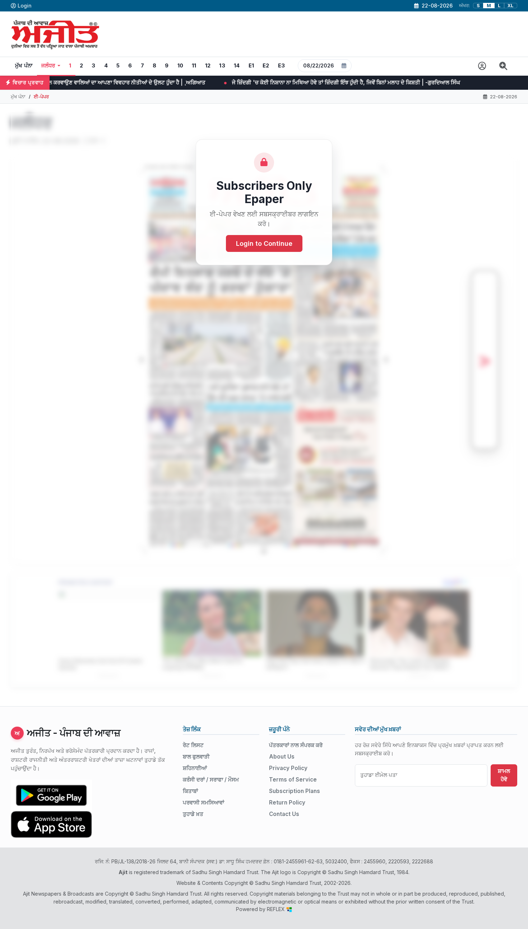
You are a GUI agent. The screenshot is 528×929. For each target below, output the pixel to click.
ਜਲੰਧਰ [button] (48, 65)
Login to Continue (264, 244)
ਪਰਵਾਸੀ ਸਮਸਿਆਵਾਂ (203, 802)
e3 (281, 65)
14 (237, 65)
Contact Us (284, 814)
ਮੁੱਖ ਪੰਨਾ (24, 65)
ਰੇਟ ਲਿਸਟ (193, 745)
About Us (282, 756)
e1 (251, 65)
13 (222, 65)
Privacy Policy (288, 768)
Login (25, 6)
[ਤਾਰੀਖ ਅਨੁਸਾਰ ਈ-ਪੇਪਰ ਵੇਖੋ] (324, 66)
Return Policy (287, 802)
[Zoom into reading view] (503, 66)
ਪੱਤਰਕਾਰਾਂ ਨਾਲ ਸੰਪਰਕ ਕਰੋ (296, 745)
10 (180, 65)
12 (208, 65)
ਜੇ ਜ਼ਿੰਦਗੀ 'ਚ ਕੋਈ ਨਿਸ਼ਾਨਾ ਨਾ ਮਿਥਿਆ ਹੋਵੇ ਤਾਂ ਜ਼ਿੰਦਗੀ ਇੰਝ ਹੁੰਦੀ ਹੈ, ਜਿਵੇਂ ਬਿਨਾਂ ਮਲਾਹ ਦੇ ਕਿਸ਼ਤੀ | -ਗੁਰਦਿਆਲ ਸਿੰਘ (235, 82)
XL (511, 5)
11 (194, 65)
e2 (266, 65)
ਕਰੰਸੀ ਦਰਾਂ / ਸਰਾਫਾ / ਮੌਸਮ (211, 779)
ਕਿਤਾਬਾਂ (190, 791)
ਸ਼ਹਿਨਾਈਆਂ (195, 768)
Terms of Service (293, 779)
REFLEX (276, 909)
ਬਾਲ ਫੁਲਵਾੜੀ (196, 756)
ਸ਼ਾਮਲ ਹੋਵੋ (504, 775)
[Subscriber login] (482, 66)
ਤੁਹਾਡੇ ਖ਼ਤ (193, 814)
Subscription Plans (294, 791)
